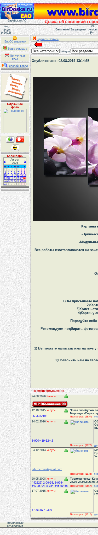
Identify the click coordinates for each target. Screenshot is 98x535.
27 (5, 169)
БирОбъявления (15, 41)
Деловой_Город (17, 65)
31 (18, 169)
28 (8, 169)
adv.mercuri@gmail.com (47, 469)
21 (18, 178)
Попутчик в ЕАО (17, 57)
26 (11, 181)
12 (11, 175)
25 (8, 181)
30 (15, 169)
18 (8, 178)
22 (21, 178)
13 (15, 175)
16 (24, 175)
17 (5, 178)
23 (24, 178)
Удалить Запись (48, 39)
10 (5, 175)
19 (11, 178)
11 (8, 175)
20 (15, 178)
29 (11, 169)
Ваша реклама (17, 48)
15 (21, 175)
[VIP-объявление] (50, 404)
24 (5, 181)
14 (18, 175)
